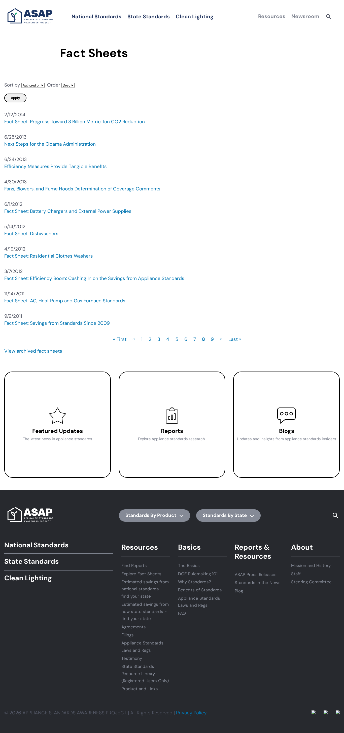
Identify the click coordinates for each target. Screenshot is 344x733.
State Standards (148, 16)
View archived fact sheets (33, 351)
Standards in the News (258, 582)
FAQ (182, 613)
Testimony (131, 658)
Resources (271, 16)
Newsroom (305, 16)
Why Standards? (194, 582)
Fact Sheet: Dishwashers (31, 233)
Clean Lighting (195, 16)
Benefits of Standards (200, 590)
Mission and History (311, 565)
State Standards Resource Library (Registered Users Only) (145, 673)
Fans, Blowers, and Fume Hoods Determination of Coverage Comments (82, 189)
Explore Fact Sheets (141, 574)
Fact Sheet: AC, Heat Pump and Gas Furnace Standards (64, 301)
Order (53, 85)
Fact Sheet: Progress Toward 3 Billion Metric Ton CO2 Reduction (74, 121)
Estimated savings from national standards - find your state (145, 589)
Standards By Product (151, 515)
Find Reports (134, 565)
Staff (296, 574)
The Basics (189, 565)
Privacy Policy (191, 713)
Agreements (133, 627)
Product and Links (139, 688)
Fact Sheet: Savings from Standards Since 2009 (57, 323)
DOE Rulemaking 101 (198, 574)
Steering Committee (311, 582)
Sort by (12, 85)
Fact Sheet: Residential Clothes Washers (48, 256)
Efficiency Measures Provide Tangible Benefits (55, 166)
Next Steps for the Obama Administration (50, 144)
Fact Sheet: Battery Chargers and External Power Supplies (67, 211)
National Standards (96, 16)
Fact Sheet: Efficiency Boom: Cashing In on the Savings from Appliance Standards (94, 278)
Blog (239, 591)
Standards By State (225, 515)
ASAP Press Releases (256, 574)
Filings (127, 635)
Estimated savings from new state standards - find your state (145, 611)
